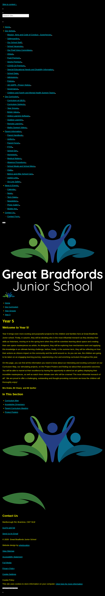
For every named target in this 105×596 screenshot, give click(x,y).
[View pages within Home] (10, 27)
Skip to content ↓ (9, 4)
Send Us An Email (10, 534)
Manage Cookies (10, 588)
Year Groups (10, 311)
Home (7, 303)
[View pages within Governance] (18, 89)
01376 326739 (8, 528)
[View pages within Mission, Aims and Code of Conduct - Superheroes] (51, 35)
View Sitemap (8, 551)
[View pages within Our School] (15, 31)
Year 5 (7, 315)
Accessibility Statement (12, 557)
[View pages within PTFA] (12, 147)
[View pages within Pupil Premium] (20, 58)
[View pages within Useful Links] (18, 178)
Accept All (5, 588)
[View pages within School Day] (17, 151)
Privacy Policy (8, 568)
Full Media (6, 563)
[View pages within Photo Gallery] (19, 205)
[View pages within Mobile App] (17, 209)
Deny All (15, 588)
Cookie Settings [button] (9, 574)
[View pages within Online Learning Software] (29, 116)
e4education (24, 545)
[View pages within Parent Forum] (19, 143)
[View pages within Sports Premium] (21, 62)
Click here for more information (69, 584)
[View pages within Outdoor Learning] (23, 120)
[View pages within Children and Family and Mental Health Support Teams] (55, 93)
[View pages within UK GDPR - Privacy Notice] (30, 85)
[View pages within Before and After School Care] (33, 174)
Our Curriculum (11, 307)
